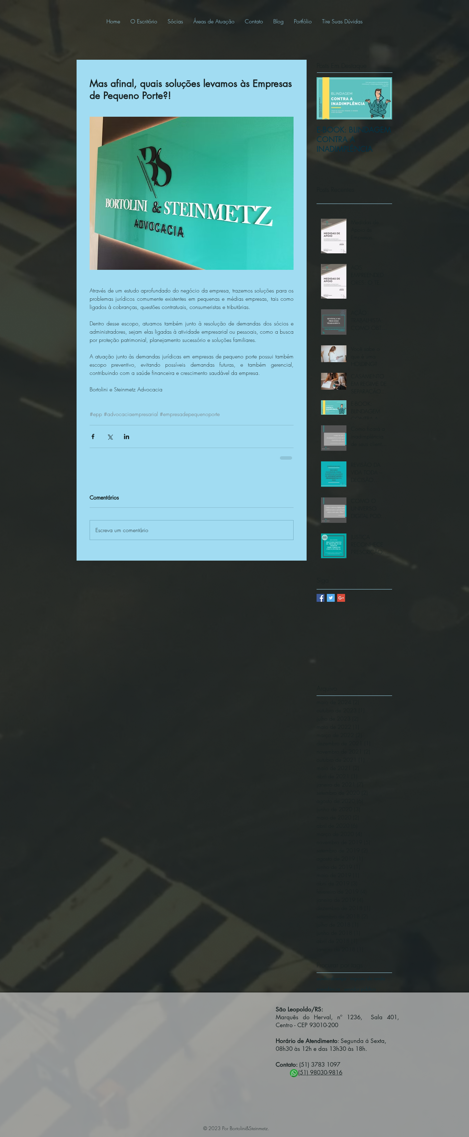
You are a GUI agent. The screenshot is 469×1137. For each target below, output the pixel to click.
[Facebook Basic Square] (320, 598)
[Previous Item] (327, 98)
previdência (328, 989)
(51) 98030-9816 (320, 1072)
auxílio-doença (331, 978)
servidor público (360, 989)
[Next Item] (381, 98)
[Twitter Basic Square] (331, 598)
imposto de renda (367, 978)
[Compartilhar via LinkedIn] (126, 436)
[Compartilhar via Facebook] (93, 436)
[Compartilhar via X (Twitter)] (109, 436)
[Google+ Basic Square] (341, 598)
